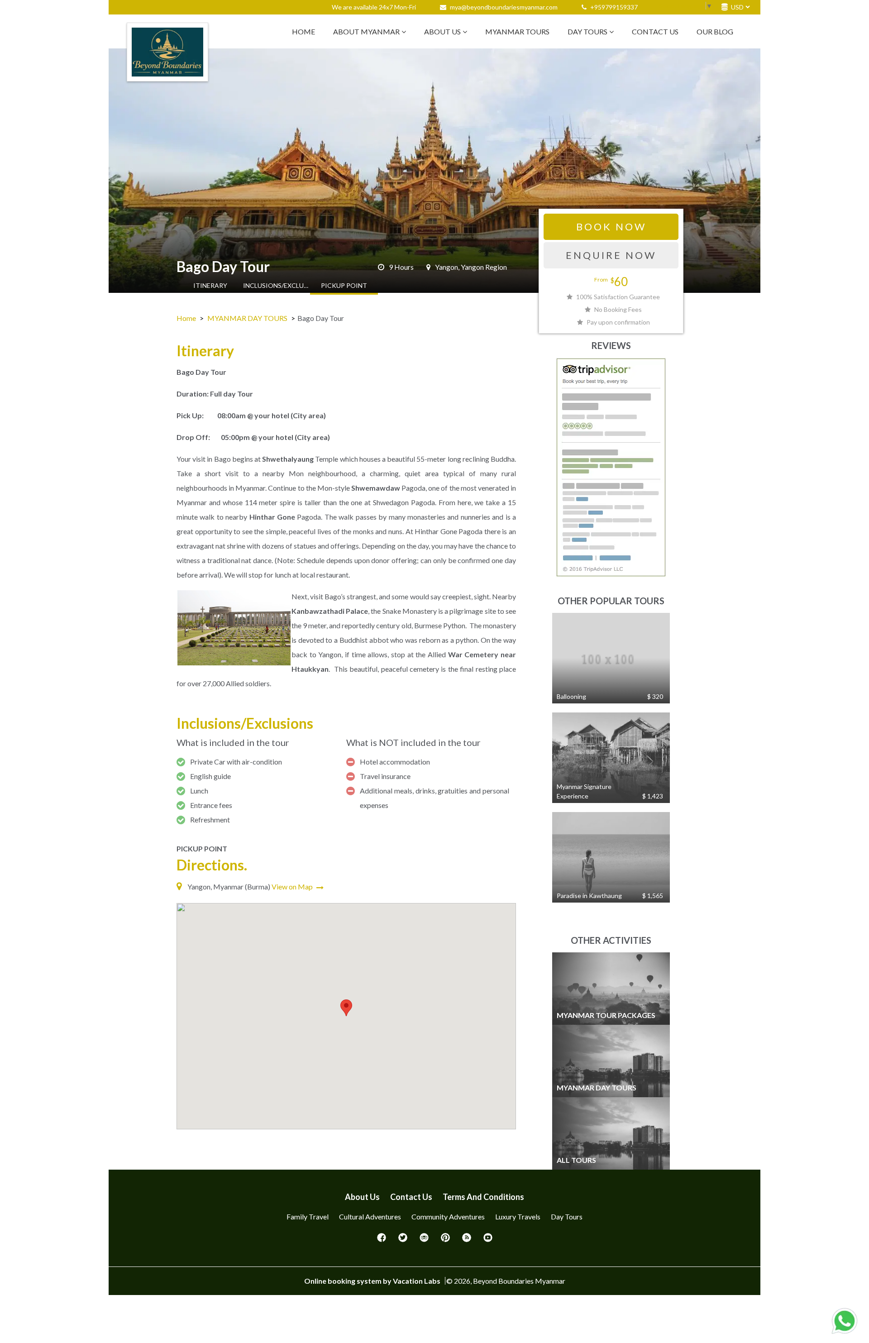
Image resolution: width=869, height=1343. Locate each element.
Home (303, 31)
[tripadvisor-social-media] (424, 1240)
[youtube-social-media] (487, 1240)
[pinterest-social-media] (445, 1240)
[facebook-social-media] (381, 1240)
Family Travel (307, 1216)
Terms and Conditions (483, 1197)
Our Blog (715, 31)
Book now (611, 226)
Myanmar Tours (517, 31)
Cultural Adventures (370, 1216)
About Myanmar (366, 31)
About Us (442, 31)
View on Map (293, 886)
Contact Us (655, 31)
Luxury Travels (517, 1216)
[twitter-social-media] (402, 1240)
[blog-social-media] (466, 1240)
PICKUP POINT (344, 285)
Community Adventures (448, 1216)
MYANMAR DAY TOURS (247, 318)
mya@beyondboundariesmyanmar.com (504, 7)
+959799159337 (613, 7)
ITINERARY (210, 285)
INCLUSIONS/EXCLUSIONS (277, 285)
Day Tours (587, 31)
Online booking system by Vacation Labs (373, 1280)
